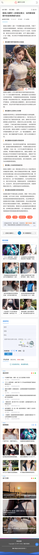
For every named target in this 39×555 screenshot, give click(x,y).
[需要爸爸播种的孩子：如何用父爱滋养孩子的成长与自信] (19, 490)
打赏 (16, 217)
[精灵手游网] (19, 2)
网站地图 (19, 541)
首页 (5, 9)
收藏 (9, 217)
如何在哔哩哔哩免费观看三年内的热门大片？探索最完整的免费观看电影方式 (28, 295)
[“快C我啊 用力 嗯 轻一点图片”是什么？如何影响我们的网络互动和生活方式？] (19, 508)
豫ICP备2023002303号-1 (19, 548)
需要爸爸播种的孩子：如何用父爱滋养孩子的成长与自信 (19, 495)
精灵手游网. (27, 543)
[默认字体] (34, 9)
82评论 (27, 19)
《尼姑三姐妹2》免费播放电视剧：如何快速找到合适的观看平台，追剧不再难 (11, 233)
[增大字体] (36, 9)
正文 (18, 9)
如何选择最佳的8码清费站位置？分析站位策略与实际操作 (10, 295)
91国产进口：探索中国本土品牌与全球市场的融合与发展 (17, 441)
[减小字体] (32, 9)
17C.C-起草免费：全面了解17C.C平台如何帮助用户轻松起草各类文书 (10, 258)
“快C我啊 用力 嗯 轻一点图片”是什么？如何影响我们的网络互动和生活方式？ (18, 511)
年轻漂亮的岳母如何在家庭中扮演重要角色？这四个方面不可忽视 (10, 277)
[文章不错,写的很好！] (12, 351)
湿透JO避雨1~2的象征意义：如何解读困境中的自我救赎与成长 (19, 529)
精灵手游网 (6, 19)
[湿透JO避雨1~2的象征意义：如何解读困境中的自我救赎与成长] (19, 525)
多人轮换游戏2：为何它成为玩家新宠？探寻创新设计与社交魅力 (30, 233)
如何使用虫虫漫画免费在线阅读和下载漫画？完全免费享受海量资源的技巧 (28, 258)
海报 (30, 217)
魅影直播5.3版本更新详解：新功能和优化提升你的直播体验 (28, 313)
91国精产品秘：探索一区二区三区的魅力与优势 (17, 377)
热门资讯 (11, 9)
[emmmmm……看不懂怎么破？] (14, 351)
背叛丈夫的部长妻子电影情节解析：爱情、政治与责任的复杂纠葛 (28, 277)
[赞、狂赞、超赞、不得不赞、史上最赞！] (17, 351)
